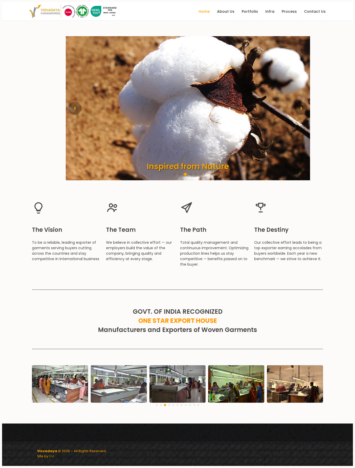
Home (204, 11)
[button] (174, 174)
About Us (225, 11)
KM (51, 456)
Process (289, 11)
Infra (269, 11)
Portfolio (250, 11)
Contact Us (315, 11)
